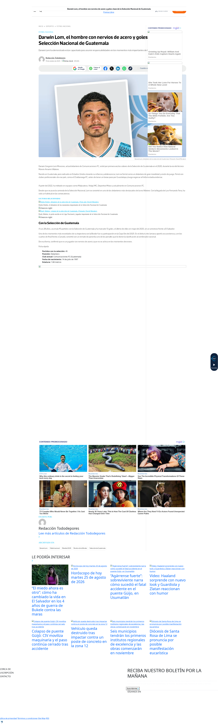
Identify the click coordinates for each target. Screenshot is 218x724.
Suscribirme (132, 688)
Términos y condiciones (27, 718)
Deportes (50, 26)
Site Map (42, 718)
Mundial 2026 (66, 548)
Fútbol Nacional (64, 26)
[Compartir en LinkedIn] (118, 68)
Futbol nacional (55, 548)
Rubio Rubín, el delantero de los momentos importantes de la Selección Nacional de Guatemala (73, 205)
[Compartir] (124, 68)
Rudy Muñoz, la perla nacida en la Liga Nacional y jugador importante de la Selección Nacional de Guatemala (78, 214)
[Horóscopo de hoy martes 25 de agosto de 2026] (89, 567)
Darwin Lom (43, 548)
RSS (47, 718)
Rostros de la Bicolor (80, 548)
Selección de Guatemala (97, 548)
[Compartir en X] (111, 68)
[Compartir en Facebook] (105, 68)
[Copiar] (130, 68)
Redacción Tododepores (55, 58)
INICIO (41, 26)
